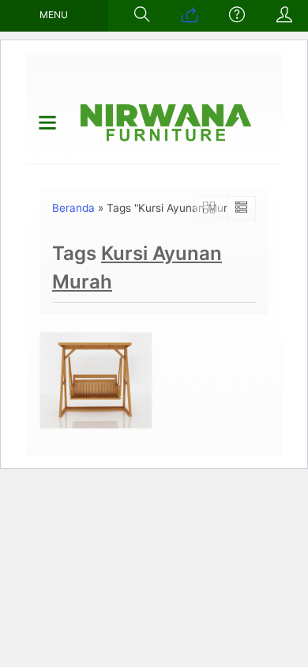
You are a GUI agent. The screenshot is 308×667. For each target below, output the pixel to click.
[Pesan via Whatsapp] (189, 15)
